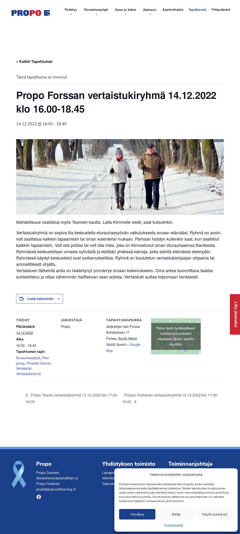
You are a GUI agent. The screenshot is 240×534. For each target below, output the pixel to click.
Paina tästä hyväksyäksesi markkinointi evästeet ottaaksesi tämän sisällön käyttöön (175, 336)
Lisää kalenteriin (40, 298)
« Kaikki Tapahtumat (34, 61)
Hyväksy (137, 514)
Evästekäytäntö (173, 525)
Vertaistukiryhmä (28, 373)
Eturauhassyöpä (28, 357)
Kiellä (176, 514)
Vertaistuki (23, 368)
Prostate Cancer (39, 363)
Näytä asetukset (214, 514)
